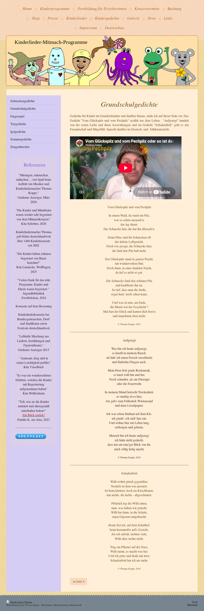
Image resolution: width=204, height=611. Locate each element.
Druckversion (17, 601)
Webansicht (192, 604)
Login (195, 601)
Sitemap (28, 601)
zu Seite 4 (78, 581)
